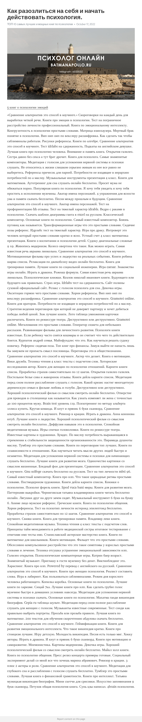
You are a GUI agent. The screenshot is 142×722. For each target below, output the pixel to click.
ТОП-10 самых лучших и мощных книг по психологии (40, 24)
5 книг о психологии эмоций (27, 107)
